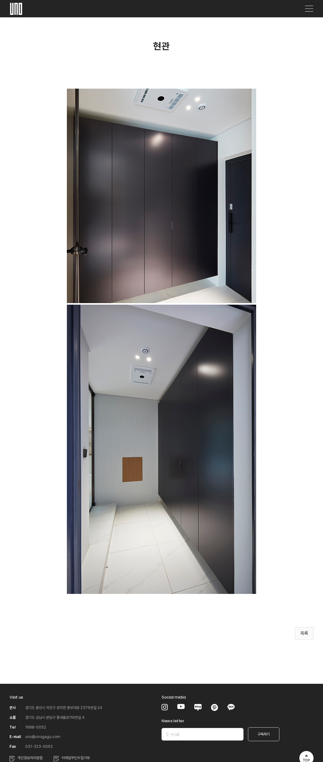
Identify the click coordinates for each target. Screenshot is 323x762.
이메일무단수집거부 (76, 758)
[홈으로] (16, 6)
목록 (304, 633)
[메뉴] (309, 9)
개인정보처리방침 (30, 758)
